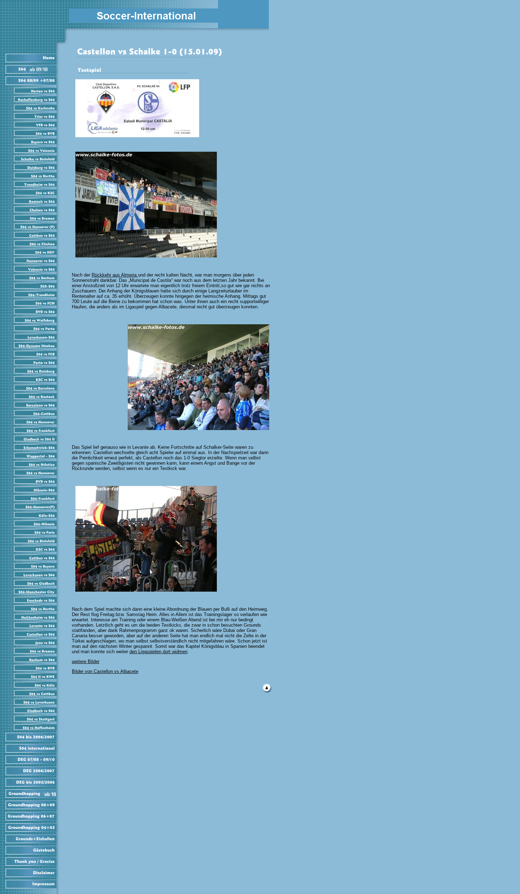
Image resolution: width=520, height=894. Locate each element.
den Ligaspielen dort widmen (158, 651)
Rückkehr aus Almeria (115, 275)
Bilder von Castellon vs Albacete (105, 671)
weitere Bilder (85, 661)
